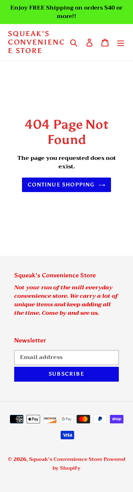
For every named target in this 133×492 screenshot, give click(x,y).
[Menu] (120, 42)
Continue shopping (61, 184)
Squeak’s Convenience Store (36, 42)
